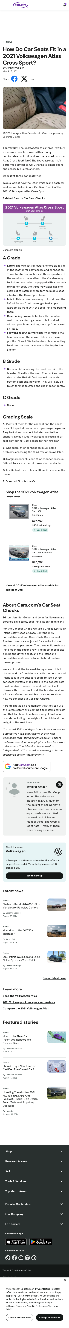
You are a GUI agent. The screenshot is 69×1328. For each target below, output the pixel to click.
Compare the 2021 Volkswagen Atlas (26, 1008)
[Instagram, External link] (27, 1257)
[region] (34, 1302)
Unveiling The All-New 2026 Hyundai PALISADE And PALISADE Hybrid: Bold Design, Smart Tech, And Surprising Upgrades (20, 1099)
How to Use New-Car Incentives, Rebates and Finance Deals (17, 1040)
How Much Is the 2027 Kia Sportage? (18, 932)
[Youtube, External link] (21, 1257)
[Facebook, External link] (14, 1257)
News (9, 41)
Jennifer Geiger (15, 67)
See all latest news (54, 978)
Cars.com (23, 1295)
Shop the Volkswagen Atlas (20, 996)
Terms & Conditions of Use (16, 1270)
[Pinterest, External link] (33, 1257)
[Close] (65, 1280)
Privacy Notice (42, 1288)
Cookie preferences (19, 1317)
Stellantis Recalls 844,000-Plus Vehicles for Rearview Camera (21, 906)
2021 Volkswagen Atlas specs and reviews (29, 1002)
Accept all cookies (49, 1317)
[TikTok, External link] (7, 1257)
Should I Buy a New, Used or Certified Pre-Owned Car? (19, 1067)
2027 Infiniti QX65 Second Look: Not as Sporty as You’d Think (21, 958)
